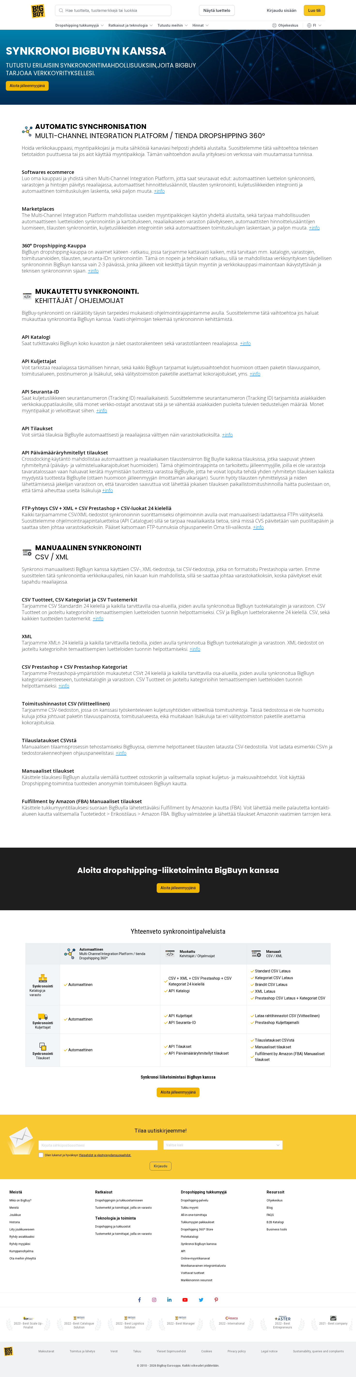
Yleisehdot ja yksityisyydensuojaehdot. (105, 1155)
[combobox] (166, 1145)
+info (159, 191)
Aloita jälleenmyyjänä (27, 85)
